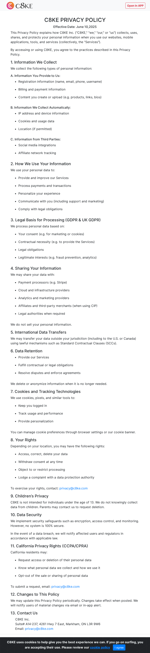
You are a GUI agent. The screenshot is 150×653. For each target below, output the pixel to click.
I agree (119, 647)
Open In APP (135, 5)
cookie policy (100, 647)
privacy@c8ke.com (73, 488)
